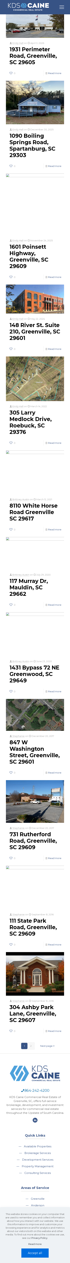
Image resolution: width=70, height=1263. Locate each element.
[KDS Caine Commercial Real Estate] (28, 12)
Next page (46, 1045)
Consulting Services (37, 1173)
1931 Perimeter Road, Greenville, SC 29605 (33, 56)
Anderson (37, 1205)
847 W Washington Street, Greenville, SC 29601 (35, 752)
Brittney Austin (20, 499)
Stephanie (18, 736)
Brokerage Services (37, 1153)
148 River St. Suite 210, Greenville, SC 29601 (35, 331)
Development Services (37, 1159)
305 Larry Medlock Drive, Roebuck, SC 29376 (31, 422)
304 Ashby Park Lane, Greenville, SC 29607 (33, 1013)
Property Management (37, 1166)
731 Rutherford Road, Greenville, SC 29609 (33, 841)
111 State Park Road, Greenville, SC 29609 (33, 927)
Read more (54, 73)
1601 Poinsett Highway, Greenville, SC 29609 (29, 256)
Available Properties (37, 1146)
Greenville (38, 1198)
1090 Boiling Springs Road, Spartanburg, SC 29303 (32, 146)
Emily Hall (17, 43)
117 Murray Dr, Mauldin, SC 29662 (29, 587)
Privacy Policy (39, 1237)
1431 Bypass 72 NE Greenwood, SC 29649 (34, 674)
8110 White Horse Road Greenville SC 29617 (34, 512)
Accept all (35, 1253)
